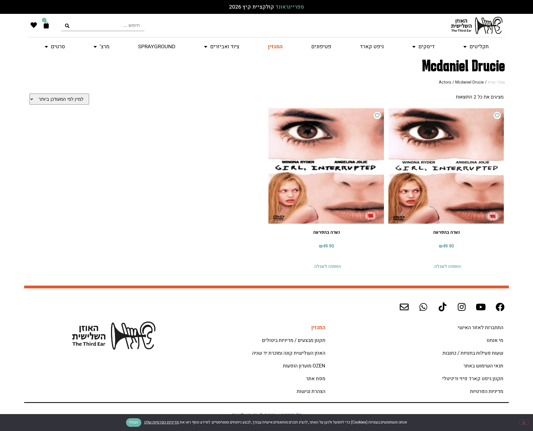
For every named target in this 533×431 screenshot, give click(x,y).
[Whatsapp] (423, 307)
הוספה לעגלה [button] (447, 265)
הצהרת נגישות (311, 391)
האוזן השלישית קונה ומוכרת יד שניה (288, 353)
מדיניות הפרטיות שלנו (161, 422)
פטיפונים (321, 47)
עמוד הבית (496, 82)
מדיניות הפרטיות (486, 391)
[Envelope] (404, 307)
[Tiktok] (442, 307)
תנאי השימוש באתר (483, 366)
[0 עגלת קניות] (46, 25)
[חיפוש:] (102, 25)
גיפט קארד (372, 47)
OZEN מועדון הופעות (304, 366)
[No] (524, 422)
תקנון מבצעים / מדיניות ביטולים (293, 340)
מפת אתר (315, 378)
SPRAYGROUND (156, 47)
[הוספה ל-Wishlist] (497, 115)
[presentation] (102, 25)
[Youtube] (481, 307)
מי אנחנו (495, 340)
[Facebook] (500, 307)
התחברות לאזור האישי (480, 327)
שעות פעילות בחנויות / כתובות (473, 353)
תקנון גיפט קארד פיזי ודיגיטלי (472, 378)
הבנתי (133, 422)
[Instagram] (462, 307)
